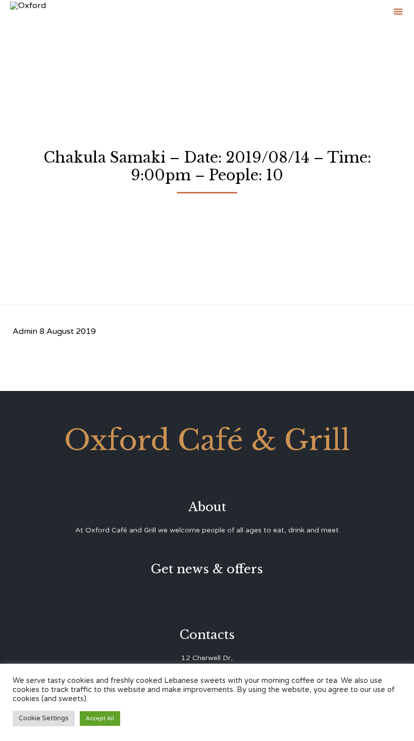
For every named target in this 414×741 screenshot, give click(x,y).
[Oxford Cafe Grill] (28, 11)
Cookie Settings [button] (44, 718)
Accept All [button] (100, 718)
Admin (25, 331)
